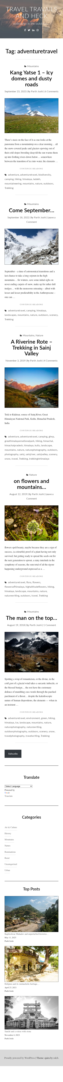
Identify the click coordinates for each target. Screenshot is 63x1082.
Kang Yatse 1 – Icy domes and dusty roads (31, 78)
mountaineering (13, 183)
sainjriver (30, 454)
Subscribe (13, 753)
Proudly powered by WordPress (19, 1057)
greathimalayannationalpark (19, 441)
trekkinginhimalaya (39, 459)
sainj (22, 454)
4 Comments (50, 360)
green (44, 718)
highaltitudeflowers (36, 587)
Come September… (31, 210)
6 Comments (51, 91)
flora (28, 582)
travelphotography (14, 736)
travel (15, 459)
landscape (46, 445)
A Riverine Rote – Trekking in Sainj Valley (31, 347)
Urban (7, 870)
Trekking (9, 188)
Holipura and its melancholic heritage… (22, 983)
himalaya (27, 179)
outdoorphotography (16, 731)
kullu (37, 445)
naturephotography (35, 450)
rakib (55, 1057)
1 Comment (49, 625)
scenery (53, 315)
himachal (48, 441)
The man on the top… (31, 618)
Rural (7, 857)
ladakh (36, 179)
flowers (36, 582)
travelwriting (32, 736)
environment (33, 718)
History (8, 833)
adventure (13, 175)
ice (16, 722)
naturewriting (12, 595)
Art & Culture (11, 827)
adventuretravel (28, 175)
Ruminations (10, 851)
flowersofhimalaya (14, 587)
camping (9, 179)
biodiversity (44, 175)
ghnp (51, 436)
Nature (39, 335)
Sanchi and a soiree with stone (18, 1031)
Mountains (33, 66)
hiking (18, 179)
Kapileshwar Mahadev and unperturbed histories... (27, 933)
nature (38, 183)
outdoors (48, 183)
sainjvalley (42, 454)
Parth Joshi (37, 91)
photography (11, 454)
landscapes (10, 315)
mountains (28, 183)
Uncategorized (11, 864)
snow (7, 459)
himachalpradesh (14, 445)
